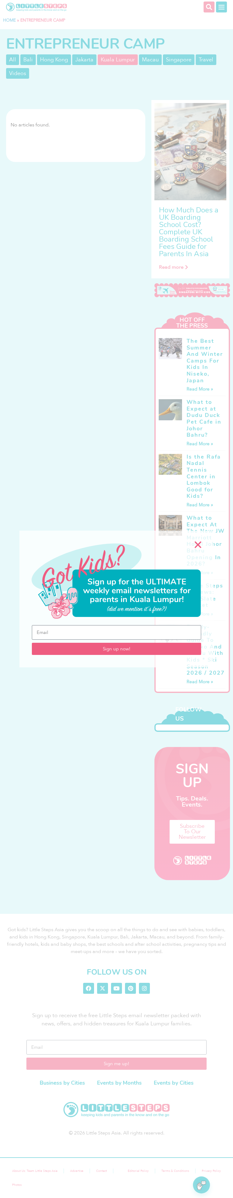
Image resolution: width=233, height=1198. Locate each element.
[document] (116, 599)
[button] (198, 544)
